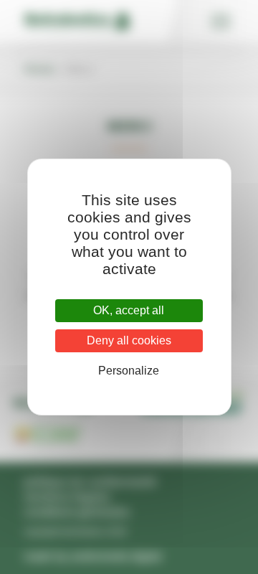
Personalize (128, 370)
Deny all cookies (129, 340)
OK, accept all (128, 310)
